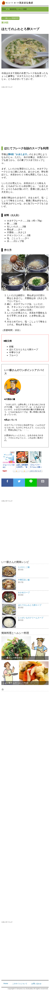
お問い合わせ (36, 984)
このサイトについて (19, 984)
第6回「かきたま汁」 (18, 154)
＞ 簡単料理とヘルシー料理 (17, 9)
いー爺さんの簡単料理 (10, 18)
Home (4, 9)
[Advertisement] (25, 116)
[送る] (31, 482)
